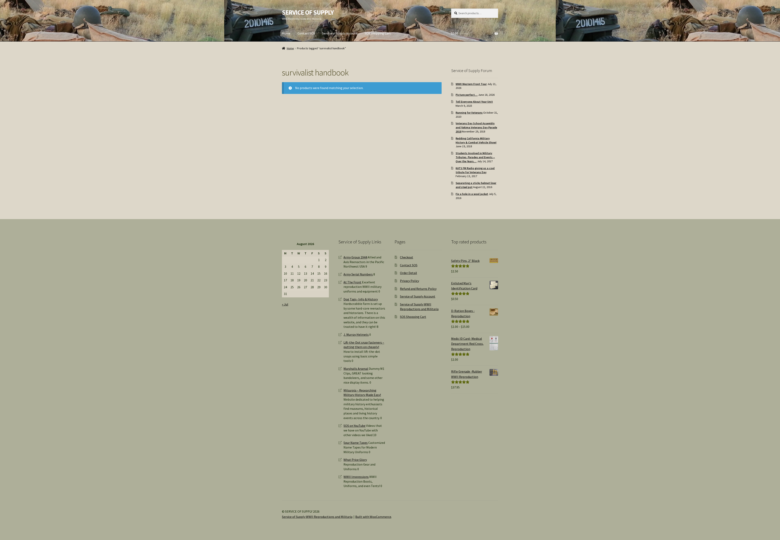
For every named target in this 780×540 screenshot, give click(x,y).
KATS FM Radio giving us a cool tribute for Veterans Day (475, 170)
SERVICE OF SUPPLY (308, 12)
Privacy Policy (409, 281)
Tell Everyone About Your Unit (474, 101)
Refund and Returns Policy (418, 289)
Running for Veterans (469, 112)
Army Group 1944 (355, 257)
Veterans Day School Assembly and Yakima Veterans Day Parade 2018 (476, 127)
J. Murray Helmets (356, 334)
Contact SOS (306, 33)
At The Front (352, 282)
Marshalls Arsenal (355, 369)
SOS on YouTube (354, 426)
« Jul (285, 304)
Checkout (406, 257)
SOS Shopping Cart (378, 33)
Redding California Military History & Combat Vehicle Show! (476, 140)
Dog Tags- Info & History (360, 299)
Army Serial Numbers (358, 274)
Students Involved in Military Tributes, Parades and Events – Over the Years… (475, 157)
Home (286, 33)
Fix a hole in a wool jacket (472, 194)
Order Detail (408, 273)
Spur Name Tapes (355, 443)
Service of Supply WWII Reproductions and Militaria (317, 517)
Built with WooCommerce (373, 517)
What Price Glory (355, 460)
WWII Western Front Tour (471, 84)
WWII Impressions (356, 477)
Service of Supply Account (340, 33)
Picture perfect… (467, 95)
